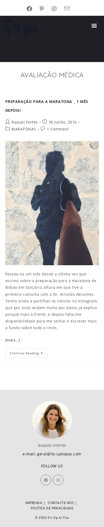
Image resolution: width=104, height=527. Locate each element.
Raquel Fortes (24, 122)
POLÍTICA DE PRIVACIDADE (52, 508)
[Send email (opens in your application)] (71, 9)
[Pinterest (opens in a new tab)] (46, 9)
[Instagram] (58, 480)
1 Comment (58, 129)
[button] (94, 25)
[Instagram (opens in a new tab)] (58, 9)
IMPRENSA (33, 503)
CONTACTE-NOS (61, 503)
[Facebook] (46, 480)
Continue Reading (28, 352)
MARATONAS (23, 129)
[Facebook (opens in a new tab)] (33, 9)
